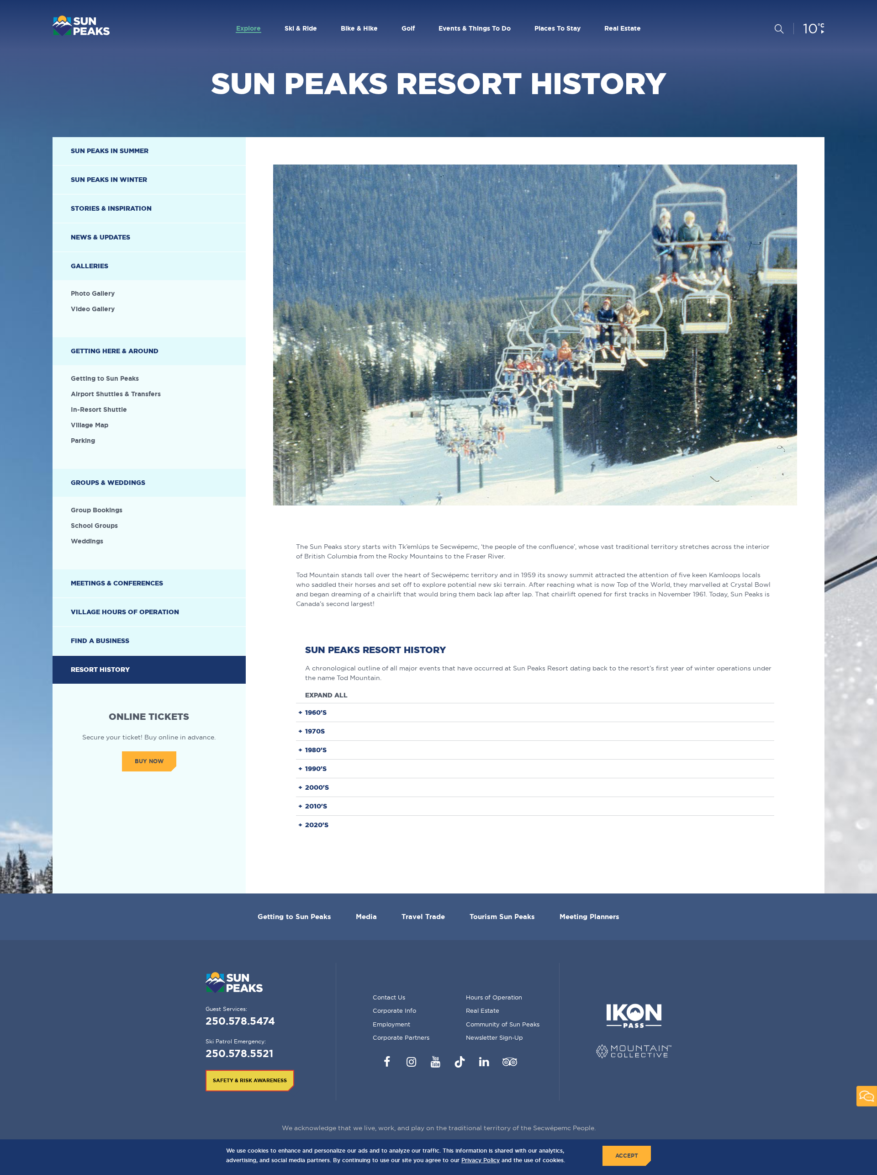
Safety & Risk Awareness (250, 1080)
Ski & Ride (301, 28)
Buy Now (149, 761)
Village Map (89, 425)
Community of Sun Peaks (502, 1024)
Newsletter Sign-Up (494, 1037)
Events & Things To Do (474, 28)
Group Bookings (96, 510)
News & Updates (100, 237)
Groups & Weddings (108, 482)
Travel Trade (423, 916)
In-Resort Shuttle (99, 409)
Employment (391, 1024)
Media (366, 916)
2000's (317, 787)
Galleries (89, 266)
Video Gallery (93, 309)
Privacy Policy (480, 1160)
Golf (408, 28)
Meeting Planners (589, 916)
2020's (316, 824)
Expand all (326, 695)
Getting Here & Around (114, 351)
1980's (316, 749)
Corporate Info (394, 1010)
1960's (316, 712)
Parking (83, 440)
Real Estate (622, 28)
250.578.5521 (239, 1053)
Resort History (100, 669)
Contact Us (389, 997)
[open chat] (866, 1096)
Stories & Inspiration (111, 208)
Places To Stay (557, 28)
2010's (316, 806)
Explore (248, 28)
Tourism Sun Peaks (502, 916)
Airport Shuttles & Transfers (116, 394)
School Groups (94, 525)
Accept (626, 1156)
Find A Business (100, 640)
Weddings (87, 541)
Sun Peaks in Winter (109, 179)
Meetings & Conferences (117, 583)
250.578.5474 (240, 1020)
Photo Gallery (93, 293)
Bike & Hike (359, 28)
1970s (315, 731)
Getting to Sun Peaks (105, 378)
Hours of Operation (494, 997)
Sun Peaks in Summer (109, 150)
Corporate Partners (401, 1037)
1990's (316, 768)
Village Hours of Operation (125, 612)
